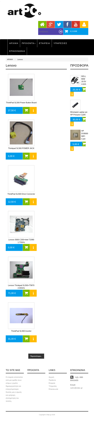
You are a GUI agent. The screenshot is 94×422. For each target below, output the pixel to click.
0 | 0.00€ (73, 31)
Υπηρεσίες (53, 386)
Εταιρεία (52, 383)
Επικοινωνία (53, 389)
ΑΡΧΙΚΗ (13, 43)
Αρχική (51, 377)
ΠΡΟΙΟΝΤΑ (28, 43)
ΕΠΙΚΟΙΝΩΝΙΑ (17, 51)
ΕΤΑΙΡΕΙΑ (44, 43)
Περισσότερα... (36, 356)
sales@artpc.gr (76, 388)
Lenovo (20, 59)
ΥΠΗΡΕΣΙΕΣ (60, 43)
